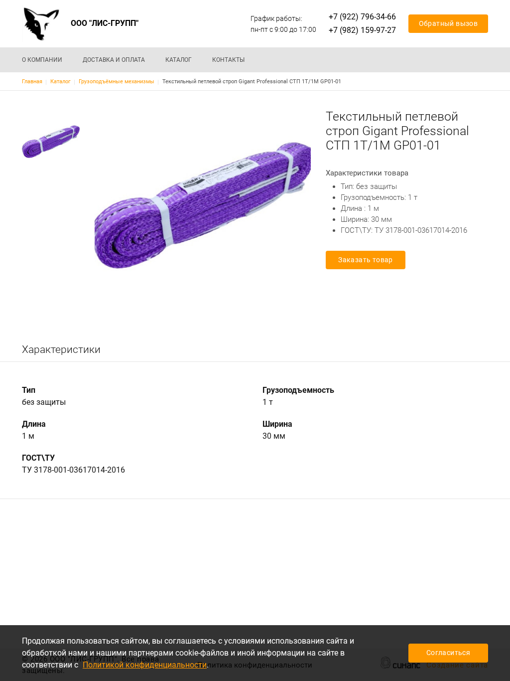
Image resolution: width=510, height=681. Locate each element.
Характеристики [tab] (61, 349)
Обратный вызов (448, 23)
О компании (42, 59)
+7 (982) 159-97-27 (362, 30)
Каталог (178, 59)
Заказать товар (365, 260)
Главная (32, 81)
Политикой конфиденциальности (145, 665)
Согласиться (448, 653)
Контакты (228, 59)
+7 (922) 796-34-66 (362, 16)
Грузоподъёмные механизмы (116, 81)
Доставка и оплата (114, 59)
